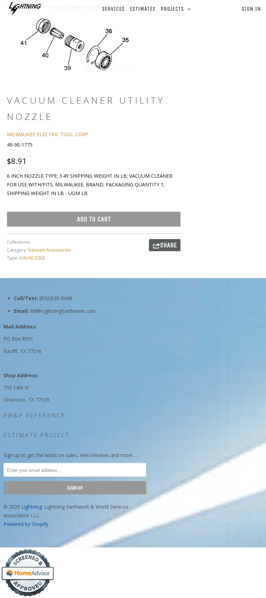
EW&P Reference (34, 415)
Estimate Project (36, 435)
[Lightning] (24, 9)
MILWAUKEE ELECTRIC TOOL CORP (47, 134)
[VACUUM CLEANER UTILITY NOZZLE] (74, 44)
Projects (174, 9)
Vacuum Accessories (49, 250)
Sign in (251, 9)
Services (113, 9)
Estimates (143, 9)
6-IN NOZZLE (32, 258)
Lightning (31, 506)
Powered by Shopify (25, 524)
